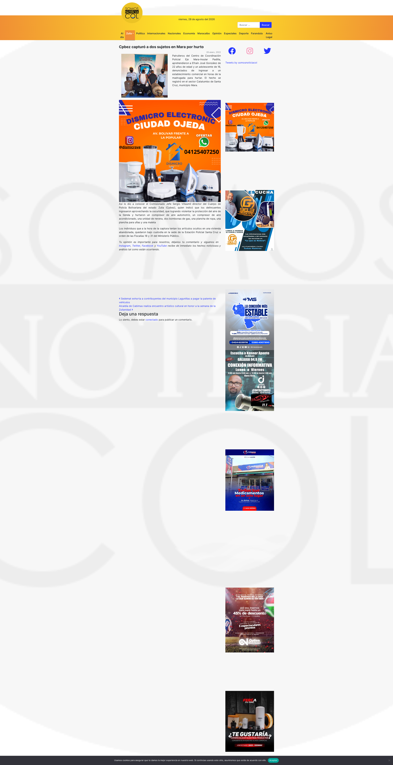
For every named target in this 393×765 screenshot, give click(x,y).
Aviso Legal (269, 35)
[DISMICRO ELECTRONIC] (170, 150)
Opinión (217, 33)
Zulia (129, 33)
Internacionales (156, 33)
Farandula (257, 33)
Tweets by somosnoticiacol (241, 62)
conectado (152, 319)
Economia (189, 33)
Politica (140, 33)
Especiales (230, 33)
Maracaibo (203, 33)
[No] (389, 760)
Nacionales (174, 33)
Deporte (244, 33)
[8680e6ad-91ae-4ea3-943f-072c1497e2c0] (249, 220)
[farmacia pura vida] (249, 479)
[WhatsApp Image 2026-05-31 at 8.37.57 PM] (249, 619)
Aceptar (273, 760)
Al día (122, 35)
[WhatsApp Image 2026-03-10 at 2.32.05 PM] (249, 319)
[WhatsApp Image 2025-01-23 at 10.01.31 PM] (249, 721)
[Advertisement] (170, 275)
